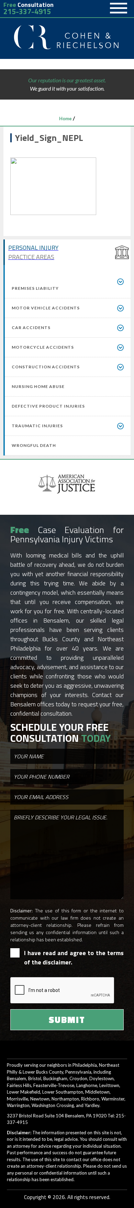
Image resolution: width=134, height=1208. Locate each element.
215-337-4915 (27, 11)
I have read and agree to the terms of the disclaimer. (74, 957)
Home (65, 118)
